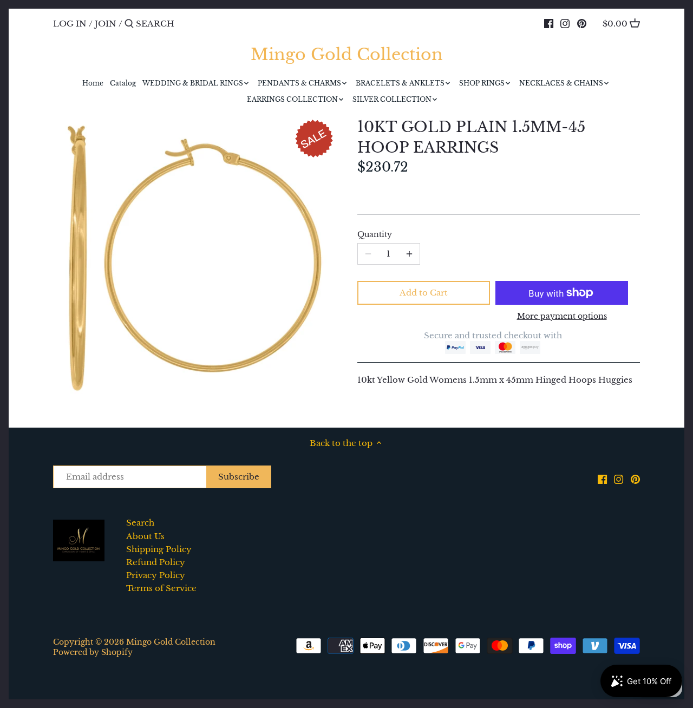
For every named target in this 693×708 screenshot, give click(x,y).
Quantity (374, 235)
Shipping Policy (159, 549)
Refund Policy (155, 562)
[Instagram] (565, 23)
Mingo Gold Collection (347, 55)
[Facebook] (548, 23)
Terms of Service (161, 588)
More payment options (562, 316)
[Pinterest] (581, 23)
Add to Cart (424, 292)
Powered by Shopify (93, 652)
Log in (70, 23)
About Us (145, 536)
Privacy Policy (155, 575)
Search (140, 522)
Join (105, 23)
